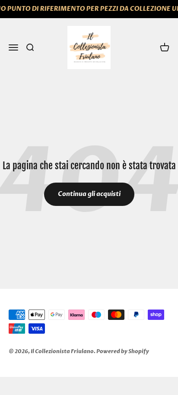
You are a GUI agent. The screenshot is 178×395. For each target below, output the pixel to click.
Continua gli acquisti (89, 194)
